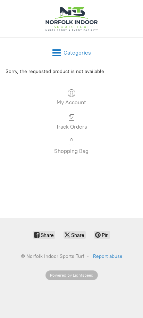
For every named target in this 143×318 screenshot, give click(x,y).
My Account (71, 102)
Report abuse (108, 256)
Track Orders (71, 126)
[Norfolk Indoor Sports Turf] (71, 18)
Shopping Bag (71, 151)
